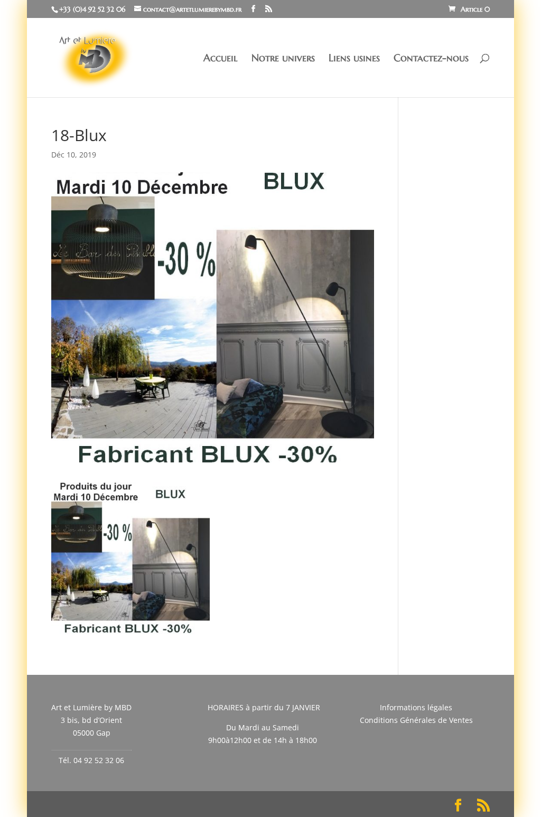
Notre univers (283, 59)
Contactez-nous (431, 59)
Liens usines (354, 59)
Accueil (220, 59)
